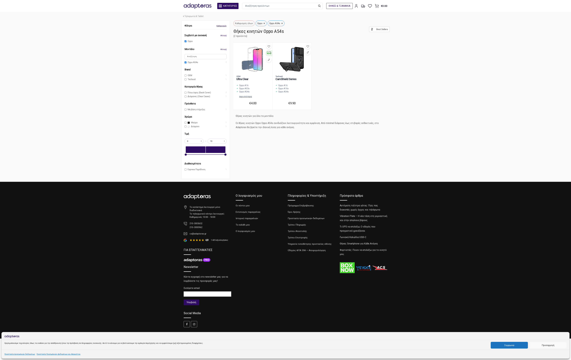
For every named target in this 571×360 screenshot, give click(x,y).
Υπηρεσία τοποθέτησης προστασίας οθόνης (310, 244)
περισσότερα (245, 96)
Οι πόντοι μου (243, 205)
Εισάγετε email (192, 288)
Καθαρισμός (222, 26)
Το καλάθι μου (243, 224)
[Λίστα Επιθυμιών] (370, 6)
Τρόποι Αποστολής (297, 231)
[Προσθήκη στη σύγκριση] (268, 59)
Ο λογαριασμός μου (245, 231)
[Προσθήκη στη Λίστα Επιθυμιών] (268, 46)
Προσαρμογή (548, 345)
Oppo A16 (243, 85)
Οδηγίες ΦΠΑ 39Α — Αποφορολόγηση (307, 250)
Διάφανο (195, 126)
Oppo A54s (193, 62)
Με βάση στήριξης (196, 109)
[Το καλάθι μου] (377, 6)
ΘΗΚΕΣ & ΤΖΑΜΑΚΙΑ (339, 5)
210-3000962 (196, 227)
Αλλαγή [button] (223, 36)
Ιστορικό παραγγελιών (247, 218)
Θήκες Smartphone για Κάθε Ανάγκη (359, 243)
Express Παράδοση (196, 169)
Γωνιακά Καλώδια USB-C (353, 237)
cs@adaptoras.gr (198, 233)
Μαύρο (194, 122)
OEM (190, 75)
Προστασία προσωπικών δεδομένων (19, 354)
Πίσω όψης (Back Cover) (199, 92)
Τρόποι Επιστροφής (298, 237)
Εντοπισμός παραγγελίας (248, 212)
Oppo (190, 41)
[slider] (186, 155)
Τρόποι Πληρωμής (297, 224)
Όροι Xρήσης (294, 212)
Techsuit (192, 79)
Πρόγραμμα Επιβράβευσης (301, 205)
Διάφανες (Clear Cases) (199, 96)
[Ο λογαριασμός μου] (356, 6)
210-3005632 (196, 223)
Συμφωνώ (509, 345)
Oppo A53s (244, 88)
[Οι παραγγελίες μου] (363, 6)
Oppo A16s (283, 88)
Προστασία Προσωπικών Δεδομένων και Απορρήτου (58, 354)
